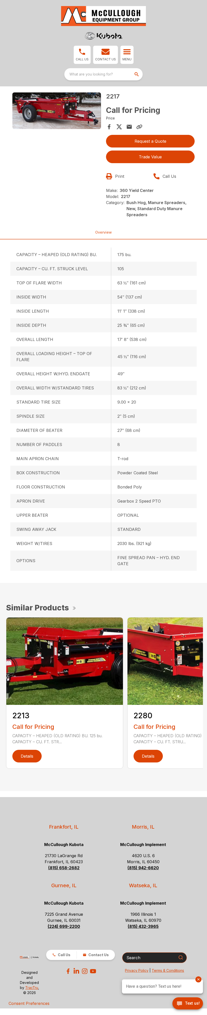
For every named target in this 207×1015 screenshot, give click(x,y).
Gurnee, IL (63, 885)
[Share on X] (119, 127)
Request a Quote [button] (150, 141)
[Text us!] (187, 1003)
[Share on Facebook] (109, 127)
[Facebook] (68, 971)
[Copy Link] (139, 127)
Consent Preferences (29, 1003)
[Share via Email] (129, 127)
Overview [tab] (103, 232)
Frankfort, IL (64, 827)
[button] (82, 54)
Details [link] (27, 756)
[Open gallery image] (56, 110)
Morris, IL (143, 827)
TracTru (31, 987)
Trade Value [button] (150, 156)
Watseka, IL (143, 885)
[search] (137, 74)
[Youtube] (93, 971)
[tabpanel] (56, 111)
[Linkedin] (76, 971)
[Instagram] (85, 971)
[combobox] (103, 74)
